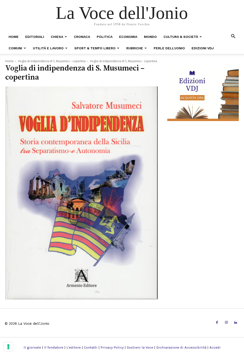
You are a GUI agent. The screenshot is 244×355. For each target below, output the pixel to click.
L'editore (73, 347)
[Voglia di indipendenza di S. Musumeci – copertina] (81, 297)
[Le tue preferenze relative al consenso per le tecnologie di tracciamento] (8, 346)
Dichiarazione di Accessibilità (181, 347)
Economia (128, 37)
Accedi (215, 347)
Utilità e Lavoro (48, 48)
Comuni (15, 48)
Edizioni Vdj (203, 48)
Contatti (90, 347)
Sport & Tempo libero (95, 48)
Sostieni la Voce (140, 347)
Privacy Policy (112, 347)
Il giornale (32, 347)
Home (14, 37)
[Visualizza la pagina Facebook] (217, 322)
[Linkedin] (235, 322)
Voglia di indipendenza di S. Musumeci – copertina (52, 61)
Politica (104, 37)
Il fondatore (53, 347)
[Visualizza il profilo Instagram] (226, 322)
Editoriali (34, 37)
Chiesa (57, 37)
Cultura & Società (180, 37)
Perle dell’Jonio (169, 48)
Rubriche (134, 48)
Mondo (150, 37)
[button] (233, 36)
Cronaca (82, 37)
